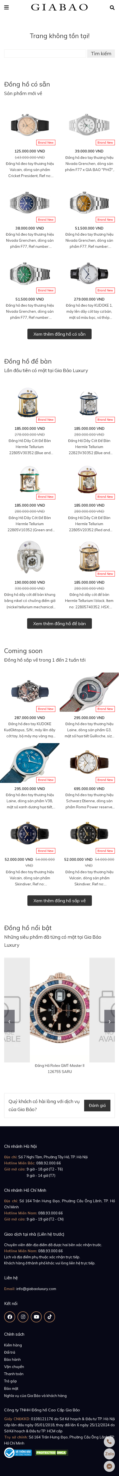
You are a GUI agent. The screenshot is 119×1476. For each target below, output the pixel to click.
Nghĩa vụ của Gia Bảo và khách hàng (35, 1395)
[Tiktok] (49, 1316)
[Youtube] (36, 1316)
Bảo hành (12, 1359)
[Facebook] (9, 1316)
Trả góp (10, 1381)
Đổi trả (9, 1352)
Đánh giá (97, 1105)
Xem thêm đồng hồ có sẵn (59, 334)
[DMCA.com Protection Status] (51, 1451)
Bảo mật (11, 1388)
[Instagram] (23, 1316)
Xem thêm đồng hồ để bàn (59, 623)
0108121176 (42, 1419)
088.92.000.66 (48, 1163)
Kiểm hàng (13, 1345)
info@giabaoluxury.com (36, 1288)
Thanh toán (14, 1374)
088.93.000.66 (50, 1213)
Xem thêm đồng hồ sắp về (59, 900)
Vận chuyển (14, 1366)
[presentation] (9, 1021)
